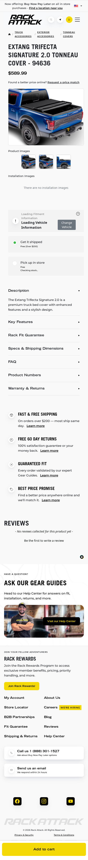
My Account (14, 698)
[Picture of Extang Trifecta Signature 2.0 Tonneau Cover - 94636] (46, 117)
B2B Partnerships (19, 717)
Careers (62, 707)
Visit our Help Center (61, 621)
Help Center (54, 736)
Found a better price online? (43, 82)
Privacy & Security (24, 835)
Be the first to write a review (44, 540)
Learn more (36, 426)
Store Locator (16, 707)
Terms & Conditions (64, 835)
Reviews (51, 726)
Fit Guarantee (16, 726)
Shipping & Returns (20, 736)
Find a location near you (46, 8)
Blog (48, 717)
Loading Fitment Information (32, 216)
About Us (52, 698)
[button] (44, 540)
